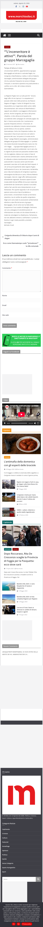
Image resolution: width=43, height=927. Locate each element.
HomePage (6, 846)
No (19, 924)
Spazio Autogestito (8, 867)
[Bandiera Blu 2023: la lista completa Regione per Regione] (8, 599)
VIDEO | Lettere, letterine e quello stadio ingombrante (26, 511)
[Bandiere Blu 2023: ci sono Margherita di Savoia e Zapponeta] (8, 587)
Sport (4, 872)
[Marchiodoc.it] (4, 35)
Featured (5, 842)
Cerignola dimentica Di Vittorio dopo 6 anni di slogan (22, 236)
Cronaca (7, 47)
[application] (21, 414)
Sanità (4, 859)
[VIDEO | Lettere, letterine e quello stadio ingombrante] (8, 512)
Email (4, 305)
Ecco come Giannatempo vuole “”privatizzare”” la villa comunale (20, 244)
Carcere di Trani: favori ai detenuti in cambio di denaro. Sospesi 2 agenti (27, 610)
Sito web (5, 315)
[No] (41, 915)
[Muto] (35, 423)
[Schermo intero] (38, 423)
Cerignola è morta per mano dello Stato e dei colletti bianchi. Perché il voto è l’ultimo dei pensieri (27, 498)
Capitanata (8, 549)
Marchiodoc (21, 64)
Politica (4, 855)
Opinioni (7, 457)
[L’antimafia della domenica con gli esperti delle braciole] (21, 444)
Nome (4, 295)
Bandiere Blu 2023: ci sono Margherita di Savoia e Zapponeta (26, 586)
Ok (14, 924)
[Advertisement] (17, 384)
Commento (7, 268)
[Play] (5, 423)
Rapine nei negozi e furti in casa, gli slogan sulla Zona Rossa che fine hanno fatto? (28, 484)
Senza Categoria (7, 863)
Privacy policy (26, 924)
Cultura (4, 838)
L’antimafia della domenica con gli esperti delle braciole (20, 463)
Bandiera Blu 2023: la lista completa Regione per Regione (27, 598)
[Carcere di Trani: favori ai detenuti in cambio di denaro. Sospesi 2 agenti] (8, 611)
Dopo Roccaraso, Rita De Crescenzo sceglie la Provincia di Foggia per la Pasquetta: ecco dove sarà (21, 559)
